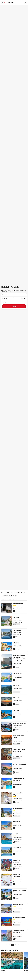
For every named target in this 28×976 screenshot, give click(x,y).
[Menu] (2, 2)
